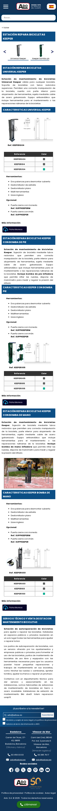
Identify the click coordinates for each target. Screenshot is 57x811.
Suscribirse (47, 714)
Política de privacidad (12, 793)
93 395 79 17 (43, 754)
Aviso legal (50, 793)
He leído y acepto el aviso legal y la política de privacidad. (31, 720)
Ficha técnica (15, 229)
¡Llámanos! (30, 804)
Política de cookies (34, 793)
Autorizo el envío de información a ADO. (23, 724)
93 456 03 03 (17, 754)
